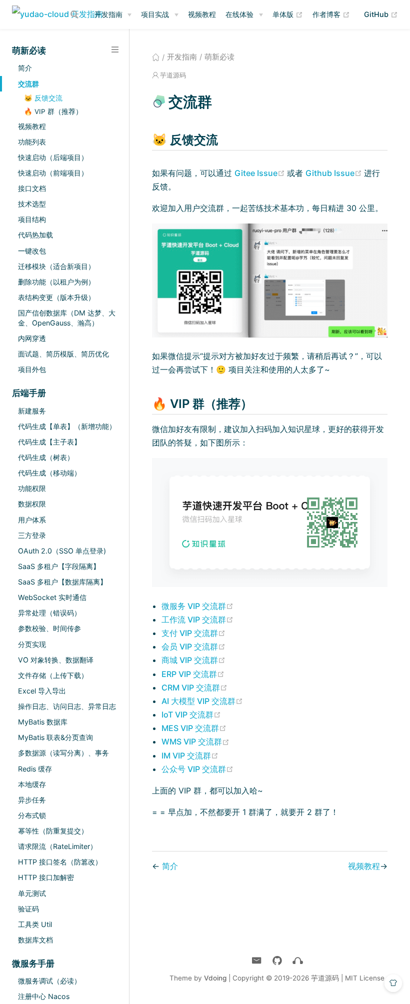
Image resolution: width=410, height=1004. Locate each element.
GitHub (381, 14)
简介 (25, 68)
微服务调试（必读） (49, 980)
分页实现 (32, 644)
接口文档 (32, 188)
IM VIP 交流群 (190, 755)
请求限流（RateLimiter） (57, 846)
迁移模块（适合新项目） (56, 266)
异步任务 (32, 800)
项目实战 (155, 14)
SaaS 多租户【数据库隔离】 (62, 582)
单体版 (287, 14)
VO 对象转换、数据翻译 (56, 660)
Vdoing (215, 978)
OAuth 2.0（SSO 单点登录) (62, 550)
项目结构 (32, 219)
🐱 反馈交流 (43, 98)
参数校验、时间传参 (49, 628)
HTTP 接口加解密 (46, 877)
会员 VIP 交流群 (194, 647)
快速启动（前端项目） (53, 172)
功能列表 (32, 142)
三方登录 (32, 535)
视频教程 (202, 14)
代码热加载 (35, 234)
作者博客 (331, 14)
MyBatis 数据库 (43, 722)
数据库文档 (35, 940)
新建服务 (32, 410)
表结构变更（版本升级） (56, 297)
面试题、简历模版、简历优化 (63, 354)
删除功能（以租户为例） (56, 282)
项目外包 (32, 369)
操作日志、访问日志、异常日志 (67, 706)
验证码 (28, 908)
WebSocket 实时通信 (52, 597)
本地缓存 (32, 784)
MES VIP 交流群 (194, 728)
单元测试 (32, 893)
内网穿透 (32, 338)
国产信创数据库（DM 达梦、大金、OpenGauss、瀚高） (67, 317)
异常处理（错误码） (49, 612)
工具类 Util (35, 924)
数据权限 (32, 504)
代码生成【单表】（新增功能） (67, 426)
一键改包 (32, 250)
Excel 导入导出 (42, 690)
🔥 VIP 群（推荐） (53, 112)
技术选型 (32, 204)
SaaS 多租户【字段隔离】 (59, 566)
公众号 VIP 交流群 (198, 769)
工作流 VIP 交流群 (198, 619)
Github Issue (335, 173)
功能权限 (32, 488)
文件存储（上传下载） (53, 675)
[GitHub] (277, 961)
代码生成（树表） (46, 457)
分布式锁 (32, 815)
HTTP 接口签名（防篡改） (60, 862)
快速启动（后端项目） (53, 157)
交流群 (28, 84)
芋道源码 (173, 75)
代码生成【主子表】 (49, 442)
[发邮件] (256, 961)
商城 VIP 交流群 (194, 660)
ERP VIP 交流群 (193, 674)
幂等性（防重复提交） (53, 830)
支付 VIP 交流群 (194, 633)
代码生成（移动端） (49, 472)
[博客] (298, 961)
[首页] (156, 57)
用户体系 (32, 520)
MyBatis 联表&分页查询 (55, 737)
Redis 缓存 (35, 768)
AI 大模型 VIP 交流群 (202, 701)
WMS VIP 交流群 (196, 741)
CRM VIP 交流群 (195, 687)
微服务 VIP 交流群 (198, 606)
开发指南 (108, 14)
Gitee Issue (260, 173)
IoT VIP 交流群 (191, 715)
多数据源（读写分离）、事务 (63, 752)
